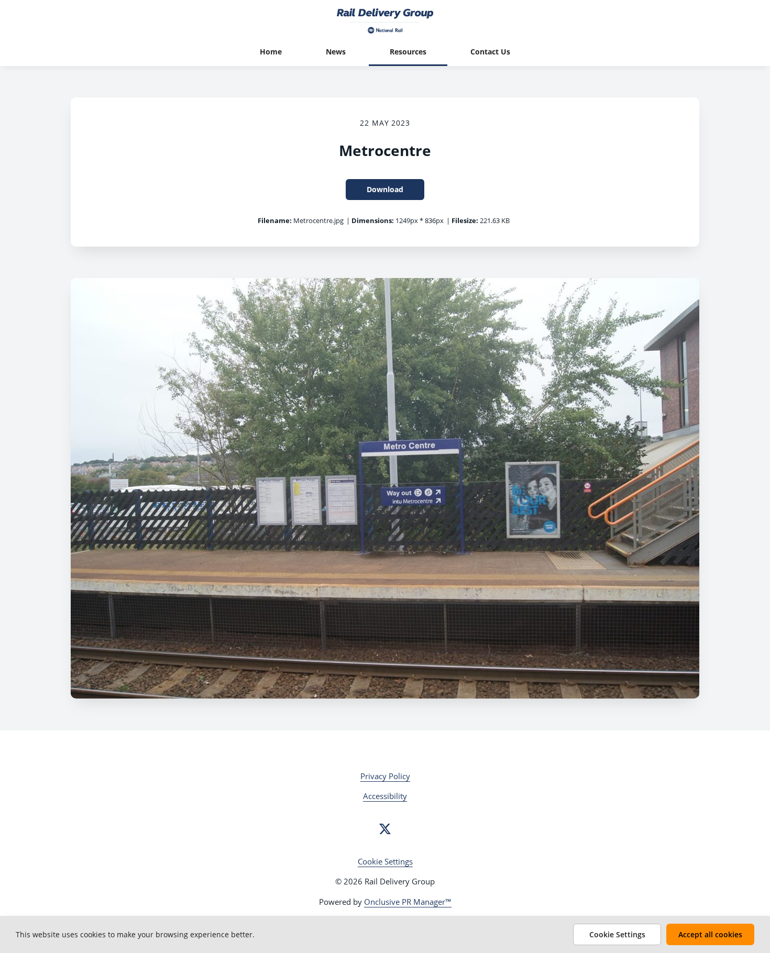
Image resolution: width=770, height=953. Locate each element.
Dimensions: (372, 220)
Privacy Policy (385, 776)
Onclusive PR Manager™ (408, 901)
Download (385, 189)
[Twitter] (385, 829)
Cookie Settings (385, 861)
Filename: (275, 220)
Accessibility (385, 796)
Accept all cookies (710, 934)
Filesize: (465, 220)
